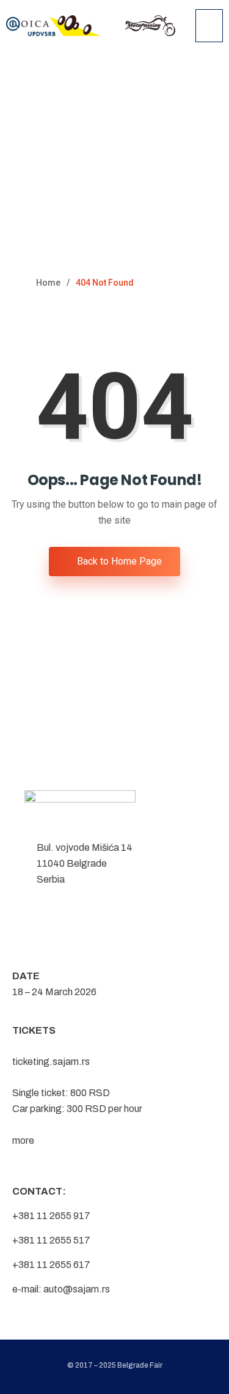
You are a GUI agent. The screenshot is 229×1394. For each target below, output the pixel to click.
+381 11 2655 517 (51, 1240)
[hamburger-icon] (209, 25)
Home (48, 282)
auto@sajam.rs (76, 1289)
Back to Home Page (118, 561)
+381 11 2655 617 (51, 1264)
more (23, 1140)
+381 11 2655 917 (51, 1215)
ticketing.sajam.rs (51, 1061)
